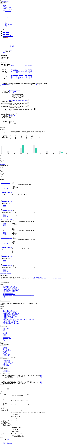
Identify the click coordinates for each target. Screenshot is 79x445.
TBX (40, 278)
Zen (31, 65)
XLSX (60, 278)
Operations (4, 52)
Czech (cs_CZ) (8, 36)
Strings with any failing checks (16, 72)
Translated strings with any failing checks (18, 73)
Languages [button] (4, 8)
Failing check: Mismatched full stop (17, 77)
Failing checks (7, 47)
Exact (13, 357)
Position (4, 329)
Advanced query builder (4, 344)
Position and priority (6, 328)
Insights (4, 43)
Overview (4, 41)
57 (36, 84)
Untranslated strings (14, 69)
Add (15, 357)
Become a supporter (8, 24)
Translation (4, 40)
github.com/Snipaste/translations (14, 90)
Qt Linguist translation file (37, 277)
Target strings (5, 348)
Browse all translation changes (5, 273)
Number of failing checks (7, 338)
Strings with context (6, 365)
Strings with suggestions (15, 70)
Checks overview (8, 11)
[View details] (1, 182)
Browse (10, 58)
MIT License (11, 92)
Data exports (7, 48)
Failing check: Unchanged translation (17, 75)
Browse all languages (8, 9)
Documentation (7, 19)
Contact (4, 441)
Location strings (5, 351)
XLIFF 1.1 (57, 278)
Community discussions (9, 16)
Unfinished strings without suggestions (17, 71)
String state (4, 352)
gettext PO (37, 278)
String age (4, 334)
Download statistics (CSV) (9, 45)
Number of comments (6, 337)
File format (2, 302)
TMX (42, 278)
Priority (4, 330)
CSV (34, 278)
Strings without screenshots (7, 363)
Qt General (4, 84)
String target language (6, 354)
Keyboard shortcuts (8, 20)
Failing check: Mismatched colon (16, 78)
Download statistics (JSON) (9, 46)
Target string (5, 333)
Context (13, 186)
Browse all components (4, 85)
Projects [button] (4, 6)
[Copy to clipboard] (28, 100)
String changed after (6, 370)
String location (5, 340)
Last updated (5, 335)
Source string (5, 332)
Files (3, 49)
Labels (4, 331)
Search (4, 42)
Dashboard (4, 5)
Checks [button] (4, 10)
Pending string (5, 353)
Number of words (6, 336)
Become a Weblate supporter (7, 443)
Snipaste (6, 32)
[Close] (0, 393)
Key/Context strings (6, 349)
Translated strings (13, 66)
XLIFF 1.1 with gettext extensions (49, 278)
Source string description (7, 350)
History (6, 44)
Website (6, 26)
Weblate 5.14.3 (9, 439)
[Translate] (1, 84)
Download (11, 111)
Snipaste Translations (5, 1)
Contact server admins (8, 15)
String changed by (6, 355)
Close (2, 437)
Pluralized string (5, 364)
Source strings (5, 347)
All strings (12, 65)
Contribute (6, 23)
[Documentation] (0, 62)
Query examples (3, 374)
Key (3, 339)
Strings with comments (6, 361)
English (13, 182)
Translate (13, 58)
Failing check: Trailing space (15, 76)
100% (9, 84)
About (6, 25)
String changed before (6, 371)
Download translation (8, 50)
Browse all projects (8, 7)
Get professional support (9, 17)
